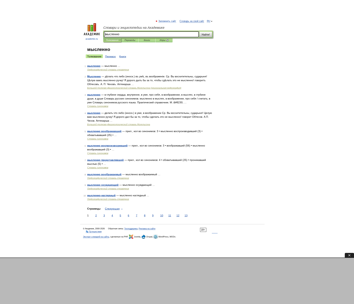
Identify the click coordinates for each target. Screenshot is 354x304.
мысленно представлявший (105, 159)
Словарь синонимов (97, 106)
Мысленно (94, 76)
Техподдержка (131, 228)
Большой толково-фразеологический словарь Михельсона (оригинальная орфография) (134, 88)
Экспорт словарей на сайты (96, 237)
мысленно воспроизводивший (107, 145)
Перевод (110, 56)
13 (186, 215)
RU (208, 21)
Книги (147, 40)
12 (177, 215)
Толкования (112, 40)
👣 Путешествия (94, 231)
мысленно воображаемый (104, 174)
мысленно (93, 65)
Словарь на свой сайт (192, 21)
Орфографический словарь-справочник (108, 69)
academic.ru (92, 39)
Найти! (206, 34)
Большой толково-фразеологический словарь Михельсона (118, 124)
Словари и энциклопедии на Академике (133, 28)
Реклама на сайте (147, 228)
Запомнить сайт (167, 21)
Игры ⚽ (164, 40)
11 (169, 215)
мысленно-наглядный (101, 195)
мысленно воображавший (104, 131)
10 (161, 215)
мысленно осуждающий (103, 184)
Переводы (129, 40)
